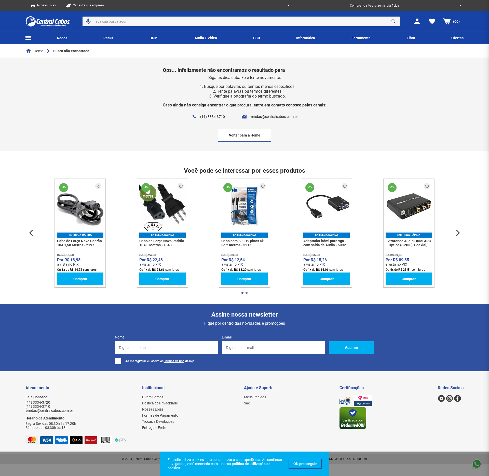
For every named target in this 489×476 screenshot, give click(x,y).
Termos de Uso (174, 361)
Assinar (351, 347)
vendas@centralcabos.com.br (274, 117)
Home (38, 51)
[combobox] (241, 21)
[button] (88, 21)
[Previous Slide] (288, 5)
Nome (119, 337)
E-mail (227, 337)
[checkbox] (118, 361)
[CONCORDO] (305, 464)
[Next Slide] (460, 5)
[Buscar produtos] (393, 21)
